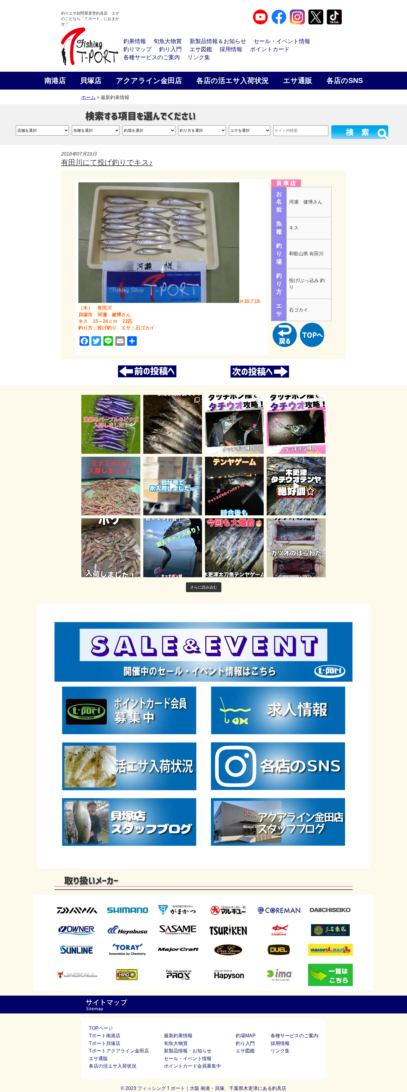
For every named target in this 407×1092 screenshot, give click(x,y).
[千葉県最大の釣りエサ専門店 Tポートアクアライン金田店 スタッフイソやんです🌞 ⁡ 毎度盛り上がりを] (234, 486)
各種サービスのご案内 (151, 57)
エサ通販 (297, 80)
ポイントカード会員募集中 (192, 1065)
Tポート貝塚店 (104, 1043)
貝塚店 (91, 80)
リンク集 (198, 57)
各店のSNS (345, 80)
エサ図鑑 (200, 49)
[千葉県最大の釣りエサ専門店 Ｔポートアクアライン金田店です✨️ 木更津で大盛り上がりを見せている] (110, 424)
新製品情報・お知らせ (188, 1050)
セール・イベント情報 (282, 41)
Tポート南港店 (104, 1035)
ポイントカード (270, 49)
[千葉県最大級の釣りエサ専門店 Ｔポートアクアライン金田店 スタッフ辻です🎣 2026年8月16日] (234, 547)
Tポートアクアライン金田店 (119, 1050)
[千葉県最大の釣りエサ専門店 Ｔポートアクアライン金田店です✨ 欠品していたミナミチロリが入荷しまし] (110, 486)
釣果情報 (134, 41)
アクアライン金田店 (149, 80)
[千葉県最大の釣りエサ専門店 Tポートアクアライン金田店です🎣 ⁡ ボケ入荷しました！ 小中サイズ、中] (110, 547)
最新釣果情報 (178, 1035)
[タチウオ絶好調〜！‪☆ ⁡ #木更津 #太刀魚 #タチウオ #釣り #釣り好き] (296, 486)
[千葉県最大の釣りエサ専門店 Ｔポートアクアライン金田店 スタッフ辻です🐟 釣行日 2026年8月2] (172, 424)
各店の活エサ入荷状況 (232, 80)
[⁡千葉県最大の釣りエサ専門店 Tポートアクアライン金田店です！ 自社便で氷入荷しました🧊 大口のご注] (172, 486)
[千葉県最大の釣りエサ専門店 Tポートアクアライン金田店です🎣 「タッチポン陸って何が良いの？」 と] (296, 424)
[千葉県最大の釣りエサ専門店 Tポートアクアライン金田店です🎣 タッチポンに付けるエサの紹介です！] (234, 424)
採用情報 (231, 49)
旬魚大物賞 (167, 41)
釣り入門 (170, 49)
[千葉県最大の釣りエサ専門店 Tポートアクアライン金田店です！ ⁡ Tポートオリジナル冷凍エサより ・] (296, 547)
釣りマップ (137, 49)
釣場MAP (246, 1035)
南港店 (55, 80)
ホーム (88, 97)
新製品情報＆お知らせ (217, 41)
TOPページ (101, 1028)
